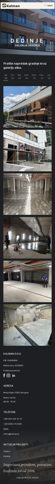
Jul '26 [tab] (5, 77)
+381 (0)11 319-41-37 (12, 419)
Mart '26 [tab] (34, 77)
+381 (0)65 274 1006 (12, 424)
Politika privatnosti (11, 370)
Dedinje (6, 456)
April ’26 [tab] (26, 77)
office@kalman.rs (11, 434)
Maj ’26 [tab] (19, 77)
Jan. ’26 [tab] (49, 77)
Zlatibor (6, 451)
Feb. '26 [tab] (42, 77)
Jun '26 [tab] (12, 77)
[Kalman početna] (11, 5)
